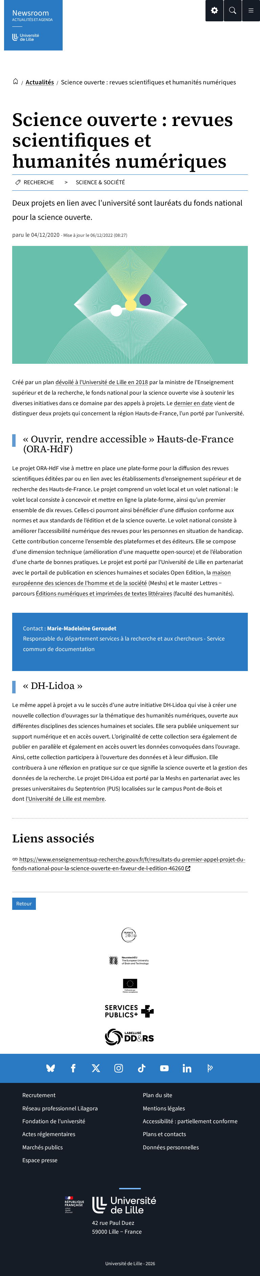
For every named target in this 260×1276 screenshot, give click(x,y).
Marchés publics (42, 1147)
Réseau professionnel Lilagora (60, 1108)
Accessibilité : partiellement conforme (190, 1121)
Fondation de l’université (53, 1121)
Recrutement (39, 1095)
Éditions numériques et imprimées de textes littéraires (104, 593)
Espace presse (40, 1160)
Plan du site (157, 1095)
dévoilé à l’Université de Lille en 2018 (102, 382)
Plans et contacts (164, 1134)
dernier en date (193, 403)
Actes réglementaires (48, 1134)
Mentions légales (164, 1108)
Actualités (40, 82)
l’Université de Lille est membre (65, 799)
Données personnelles (171, 1147)
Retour (24, 903)
